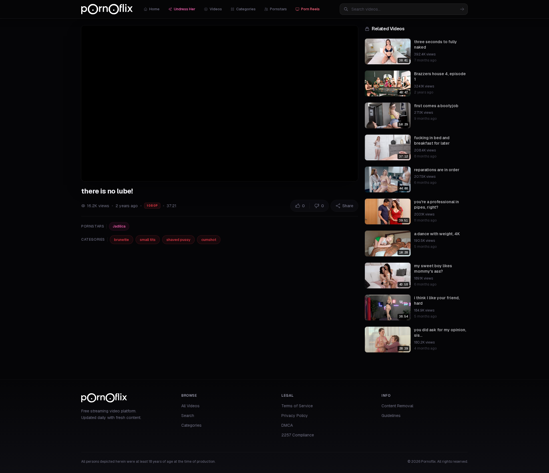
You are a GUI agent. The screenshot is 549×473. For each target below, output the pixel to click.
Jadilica (119, 226)
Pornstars (278, 9)
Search (187, 415)
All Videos (190, 405)
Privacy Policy (294, 415)
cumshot (208, 239)
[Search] (462, 9)
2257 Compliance (297, 435)
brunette (121, 239)
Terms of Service (297, 405)
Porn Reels (310, 9)
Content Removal (397, 405)
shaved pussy (178, 239)
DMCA (287, 425)
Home (154, 9)
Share (347, 205)
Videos (216, 9)
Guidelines (391, 415)
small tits (148, 239)
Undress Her (184, 9)
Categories (246, 9)
